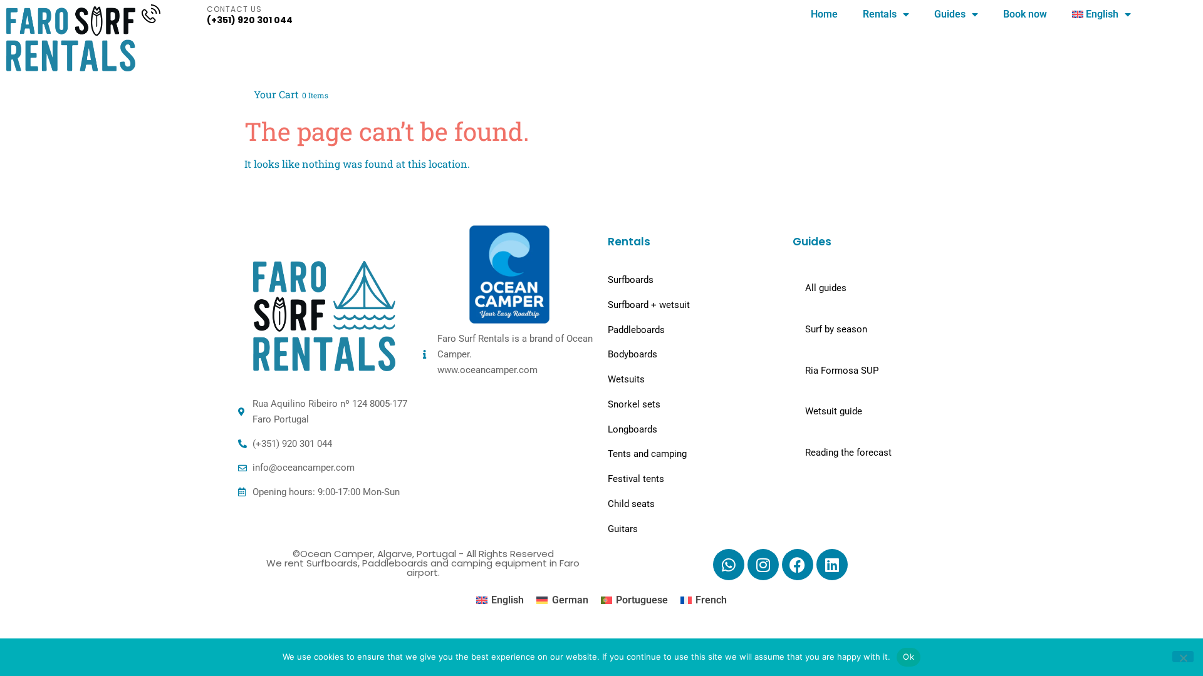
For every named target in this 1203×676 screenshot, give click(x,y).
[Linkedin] (832, 564)
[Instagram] (763, 564)
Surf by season (836, 329)
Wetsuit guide (833, 411)
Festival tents (636, 478)
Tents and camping (647, 453)
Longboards (632, 429)
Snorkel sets (634, 404)
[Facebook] (797, 564)
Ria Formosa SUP (841, 370)
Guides (950, 14)
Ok (908, 657)
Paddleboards (636, 329)
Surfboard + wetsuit (649, 304)
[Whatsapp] (728, 564)
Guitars (623, 529)
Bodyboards (632, 354)
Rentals (880, 14)
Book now (1025, 14)
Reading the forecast (848, 452)
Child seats (631, 504)
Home (824, 14)
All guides (825, 288)
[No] (1183, 656)
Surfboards (631, 279)
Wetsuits (626, 379)
